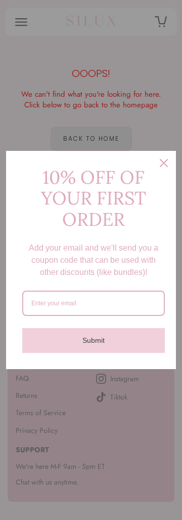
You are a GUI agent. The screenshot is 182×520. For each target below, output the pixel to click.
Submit (93, 340)
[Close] (164, 163)
